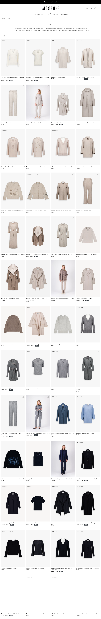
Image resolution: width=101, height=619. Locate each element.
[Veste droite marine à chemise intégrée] (88, 459)
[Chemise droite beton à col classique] (38, 103)
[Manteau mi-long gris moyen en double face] (13, 368)
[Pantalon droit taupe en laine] (88, 191)
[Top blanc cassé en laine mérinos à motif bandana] (38, 57)
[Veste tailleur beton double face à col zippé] (13, 147)
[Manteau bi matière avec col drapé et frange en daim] (38, 278)
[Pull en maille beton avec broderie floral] (13, 191)
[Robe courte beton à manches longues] (63, 234)
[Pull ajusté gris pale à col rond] (63, 324)
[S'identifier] (91, 8)
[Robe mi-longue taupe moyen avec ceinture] (13, 234)
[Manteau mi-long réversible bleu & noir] (63, 459)
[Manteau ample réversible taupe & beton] (38, 234)
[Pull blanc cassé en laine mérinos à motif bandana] (13, 57)
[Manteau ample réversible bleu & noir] (13, 594)
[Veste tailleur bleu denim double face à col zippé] (63, 413)
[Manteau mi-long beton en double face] (63, 103)
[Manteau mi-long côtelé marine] (13, 503)
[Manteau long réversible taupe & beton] (88, 103)
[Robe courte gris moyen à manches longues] (88, 368)
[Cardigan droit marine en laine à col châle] (88, 548)
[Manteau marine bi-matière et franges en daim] (63, 503)
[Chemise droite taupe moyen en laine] (63, 191)
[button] (1, 2)
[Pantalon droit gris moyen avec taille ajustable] (13, 413)
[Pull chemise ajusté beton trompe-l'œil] (63, 147)
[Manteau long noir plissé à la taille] (38, 594)
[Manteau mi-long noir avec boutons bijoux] (88, 594)
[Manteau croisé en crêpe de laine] (38, 324)
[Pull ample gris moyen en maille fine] (63, 368)
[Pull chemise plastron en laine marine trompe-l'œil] (63, 548)
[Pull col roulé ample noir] (63, 594)
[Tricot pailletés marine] (38, 459)
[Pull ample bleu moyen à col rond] (88, 413)
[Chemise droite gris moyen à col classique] (38, 413)
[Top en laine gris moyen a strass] (38, 368)
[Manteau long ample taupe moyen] (13, 278)
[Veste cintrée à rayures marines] (38, 548)
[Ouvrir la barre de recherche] (87, 8)
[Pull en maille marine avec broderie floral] (13, 459)
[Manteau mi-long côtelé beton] (88, 278)
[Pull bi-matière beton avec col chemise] (88, 234)
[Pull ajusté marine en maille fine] (13, 548)
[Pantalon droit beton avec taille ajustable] (13, 103)
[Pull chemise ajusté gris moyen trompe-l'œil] (88, 324)
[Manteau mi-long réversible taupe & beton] (63, 278)
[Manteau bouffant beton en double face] (88, 147)
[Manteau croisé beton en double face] (38, 147)
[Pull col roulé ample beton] (63, 57)
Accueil (3, 18)
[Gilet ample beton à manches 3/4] (88, 57)
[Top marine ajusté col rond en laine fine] (38, 503)
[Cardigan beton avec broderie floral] (38, 191)
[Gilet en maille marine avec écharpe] (88, 503)
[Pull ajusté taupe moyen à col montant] (13, 324)
